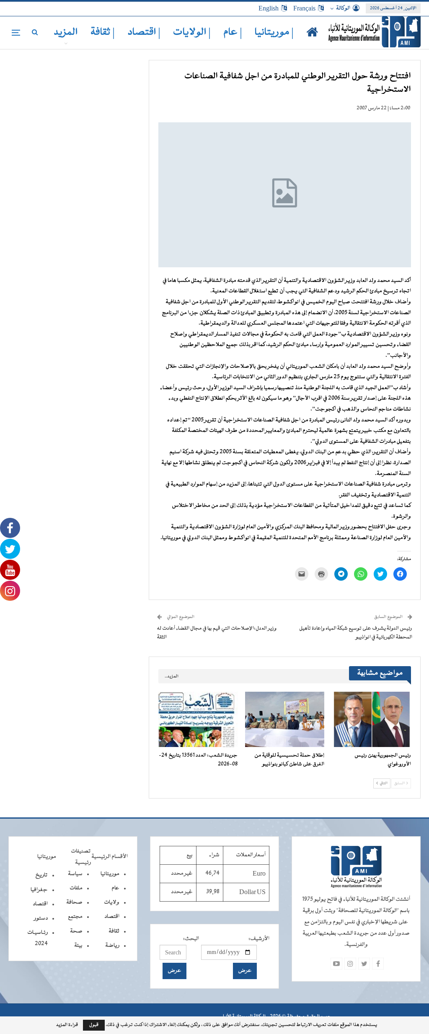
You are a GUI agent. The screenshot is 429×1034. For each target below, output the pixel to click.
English (268, 8)
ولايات (111, 902)
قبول (93, 1025)
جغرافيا (39, 890)
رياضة (112, 945)
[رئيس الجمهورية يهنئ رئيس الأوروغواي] (371, 719)
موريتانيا (110, 874)
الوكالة (343, 8)
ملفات (76, 888)
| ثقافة (102, 32)
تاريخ (41, 875)
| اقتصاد (143, 32)
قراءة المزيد (67, 1025)
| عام (232, 32)
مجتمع (75, 916)
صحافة (74, 902)
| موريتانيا (274, 32)
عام (115, 888)
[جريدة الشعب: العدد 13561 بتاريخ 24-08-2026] (198, 719)
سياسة (75, 874)
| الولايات (192, 32)
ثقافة (114, 931)
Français (304, 8)
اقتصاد (111, 916)
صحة (76, 931)
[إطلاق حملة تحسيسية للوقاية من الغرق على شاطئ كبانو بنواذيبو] (284, 719)
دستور (41, 918)
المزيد (66, 32)
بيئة (78, 945)
